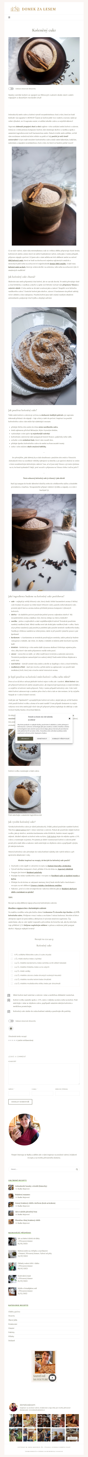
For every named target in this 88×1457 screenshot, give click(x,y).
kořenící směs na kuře (17, 267)
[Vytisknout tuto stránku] (11, 1028)
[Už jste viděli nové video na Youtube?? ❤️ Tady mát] (72, 1420)
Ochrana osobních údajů (61, 1447)
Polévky (11, 1332)
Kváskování (12, 1324)
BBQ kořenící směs (15, 260)
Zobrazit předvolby (60, 739)
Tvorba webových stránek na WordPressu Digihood (44, 1451)
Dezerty (11, 1316)
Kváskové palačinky (34, 872)
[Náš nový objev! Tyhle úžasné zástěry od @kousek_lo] (15, 1434)
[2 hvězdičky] (10, 1040)
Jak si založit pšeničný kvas (26, 1212)
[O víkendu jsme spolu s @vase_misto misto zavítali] (44, 1434)
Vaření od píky (46, 1253)
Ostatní (22, 1253)
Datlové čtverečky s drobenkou (59, 866)
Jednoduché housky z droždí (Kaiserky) (31, 1186)
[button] (69, 718)
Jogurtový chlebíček (65, 869)
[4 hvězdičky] (14, 1040)
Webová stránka (61, 1089)
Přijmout (25, 739)
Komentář (12, 1061)
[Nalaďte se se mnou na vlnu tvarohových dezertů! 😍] (44, 1420)
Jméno (11, 1089)
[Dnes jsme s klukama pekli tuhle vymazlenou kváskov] (58, 1434)
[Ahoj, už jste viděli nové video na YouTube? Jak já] (29, 1420)
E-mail (34, 1089)
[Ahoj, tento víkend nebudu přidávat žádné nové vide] (29, 1434)
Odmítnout (42, 739)
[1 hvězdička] (9, 1040)
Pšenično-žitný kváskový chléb (27, 1220)
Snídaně (11, 1340)
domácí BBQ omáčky (58, 264)
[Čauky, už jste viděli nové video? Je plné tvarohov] (58, 1420)
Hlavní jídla (12, 1320)
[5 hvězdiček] (16, 1040)
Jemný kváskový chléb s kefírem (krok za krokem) (35, 1203)
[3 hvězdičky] (12, 1040)
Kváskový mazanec (22, 1194)
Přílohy (11, 1336)
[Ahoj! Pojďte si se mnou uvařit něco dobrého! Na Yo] (15, 1420)
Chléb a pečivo (14, 1312)
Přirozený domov (26, 1241)
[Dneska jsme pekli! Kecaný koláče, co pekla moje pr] (72, 1434)
